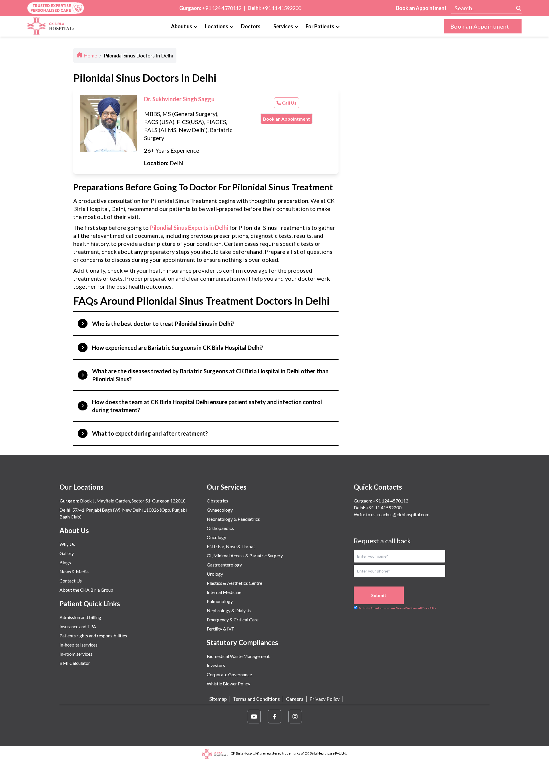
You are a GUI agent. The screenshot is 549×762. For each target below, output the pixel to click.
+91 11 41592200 (281, 8)
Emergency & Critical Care (232, 619)
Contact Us (70, 580)
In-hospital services (78, 644)
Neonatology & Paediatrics (233, 519)
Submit (378, 595)
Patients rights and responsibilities (93, 635)
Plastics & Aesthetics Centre (234, 583)
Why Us (67, 544)
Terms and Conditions (256, 699)
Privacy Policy (324, 699)
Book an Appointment (421, 8)
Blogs (65, 562)
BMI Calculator (74, 663)
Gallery (66, 553)
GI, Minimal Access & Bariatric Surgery (245, 555)
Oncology (216, 537)
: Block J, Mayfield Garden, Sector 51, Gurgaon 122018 (122, 500)
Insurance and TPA (77, 626)
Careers (294, 699)
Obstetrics (217, 500)
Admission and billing (80, 617)
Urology (215, 574)
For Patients (320, 26)
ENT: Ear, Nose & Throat (231, 546)
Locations (216, 26)
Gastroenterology (224, 564)
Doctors (250, 26)
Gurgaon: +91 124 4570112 (381, 500)
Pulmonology (220, 601)
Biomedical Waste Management (238, 656)
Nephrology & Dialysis (229, 610)
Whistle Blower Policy (228, 683)
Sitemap (218, 699)
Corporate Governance (229, 674)
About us (181, 26)
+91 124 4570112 (221, 8)
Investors (216, 665)
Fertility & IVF (220, 628)
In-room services (75, 654)
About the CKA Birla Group (86, 590)
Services (283, 26)
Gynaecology (220, 509)
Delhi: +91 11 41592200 (377, 507)
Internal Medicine (224, 592)
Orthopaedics (220, 528)
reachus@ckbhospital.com (403, 514)
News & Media (74, 571)
